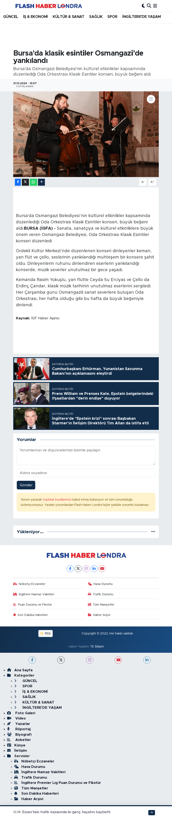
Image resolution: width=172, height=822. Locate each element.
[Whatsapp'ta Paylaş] (33, 182)
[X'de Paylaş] (25, 182)
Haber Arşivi (101, 615)
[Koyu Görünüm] (143, 6)
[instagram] (89, 660)
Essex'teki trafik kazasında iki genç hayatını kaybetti (66, 812)
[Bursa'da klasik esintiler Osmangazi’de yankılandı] (86, 134)
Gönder (26, 485)
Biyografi (22, 734)
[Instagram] (86, 568)
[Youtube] (102, 568)
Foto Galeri (24, 713)
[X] (78, 568)
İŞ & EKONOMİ (35, 17)
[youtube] (118, 660)
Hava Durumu (103, 584)
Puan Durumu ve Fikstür (35, 604)
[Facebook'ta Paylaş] (18, 182)
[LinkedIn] (94, 568)
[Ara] (149, 6)
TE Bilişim (97, 646)
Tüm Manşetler (103, 604)
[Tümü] (153, 532)
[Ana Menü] (155, 6)
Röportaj (22, 729)
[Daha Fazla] (41, 182)
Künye (19, 745)
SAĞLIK (95, 17)
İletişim (20, 750)
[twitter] (61, 660)
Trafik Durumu (103, 594)
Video (20, 718)
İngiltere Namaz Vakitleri (36, 594)
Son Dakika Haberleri (33, 615)
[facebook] (32, 660)
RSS (47, 633)
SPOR (112, 17)
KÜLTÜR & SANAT (68, 17)
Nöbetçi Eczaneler (31, 584)
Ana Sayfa (23, 670)
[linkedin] (147, 660)
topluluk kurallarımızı (57, 499)
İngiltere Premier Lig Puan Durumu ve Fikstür (61, 783)
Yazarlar (22, 724)
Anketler (22, 740)
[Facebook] (70, 568)
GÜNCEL (10, 17)
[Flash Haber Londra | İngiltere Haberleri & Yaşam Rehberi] (48, 6)
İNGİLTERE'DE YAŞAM (141, 17)
